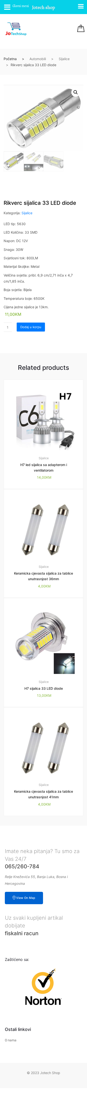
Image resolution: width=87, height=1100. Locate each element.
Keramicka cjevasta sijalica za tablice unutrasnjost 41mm (43, 794)
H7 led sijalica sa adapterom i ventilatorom (43, 467)
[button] (75, 92)
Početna (10, 59)
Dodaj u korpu (30, 327)
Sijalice (64, 59)
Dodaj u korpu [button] (46, 832)
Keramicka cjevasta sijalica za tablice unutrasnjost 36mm (43, 576)
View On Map (25, 898)
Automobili (37, 59)
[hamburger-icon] (53, 29)
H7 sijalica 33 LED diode (43, 688)
